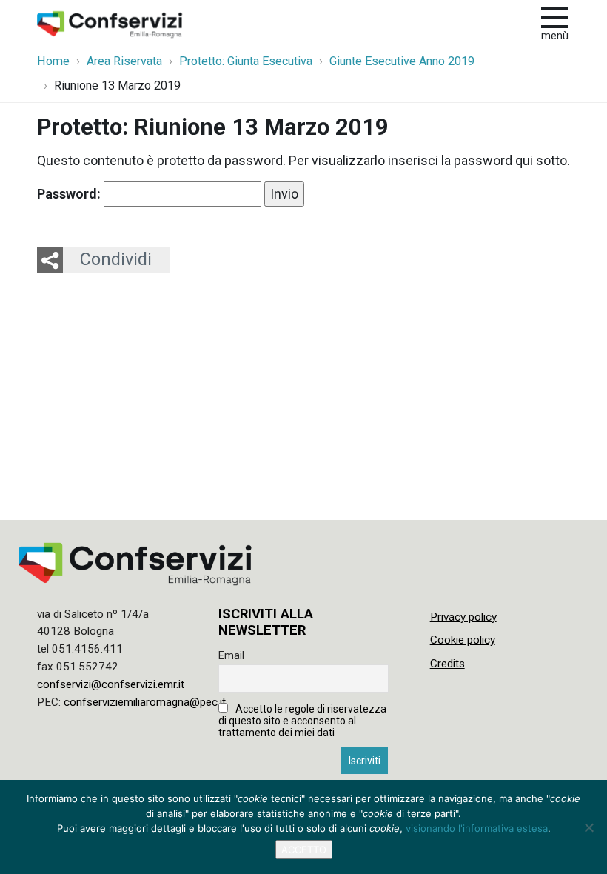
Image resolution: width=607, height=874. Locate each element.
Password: (70, 193)
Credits (447, 663)
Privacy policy (463, 617)
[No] (588, 827)
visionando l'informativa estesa (477, 828)
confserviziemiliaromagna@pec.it (145, 702)
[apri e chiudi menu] (554, 16)
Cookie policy (462, 640)
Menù (555, 36)
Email (231, 655)
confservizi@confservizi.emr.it (110, 684)
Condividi (116, 259)
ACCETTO (303, 849)
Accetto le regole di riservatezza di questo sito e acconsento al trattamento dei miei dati (302, 720)
